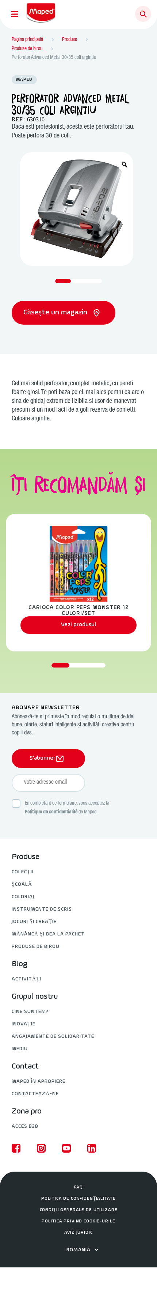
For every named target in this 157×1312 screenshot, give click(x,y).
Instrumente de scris (42, 909)
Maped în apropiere (38, 1081)
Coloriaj (23, 897)
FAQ (78, 1187)
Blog (19, 964)
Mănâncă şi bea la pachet (48, 934)
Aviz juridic (78, 1232)
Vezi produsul (78, 625)
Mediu (20, 1049)
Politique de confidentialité (51, 812)
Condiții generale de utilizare (79, 1210)
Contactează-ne (35, 1094)
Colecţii (23, 872)
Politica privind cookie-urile (78, 1221)
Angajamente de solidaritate (53, 1036)
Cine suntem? (30, 1011)
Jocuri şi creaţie (34, 922)
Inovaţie (23, 1024)
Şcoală (22, 884)
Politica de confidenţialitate (78, 1198)
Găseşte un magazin (56, 312)
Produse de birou (36, 946)
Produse (25, 857)
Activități (26, 979)
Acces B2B (25, 1126)
